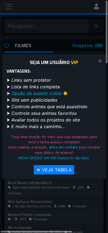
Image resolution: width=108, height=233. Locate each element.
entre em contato (63, 147)
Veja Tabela (56, 170)
